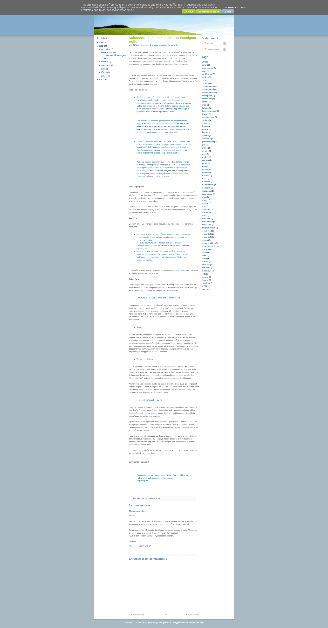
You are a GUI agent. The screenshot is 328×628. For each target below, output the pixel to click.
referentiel (206, 234)
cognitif (205, 83)
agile (204, 65)
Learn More (231, 7)
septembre (106, 65)
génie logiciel (208, 142)
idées (204, 154)
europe (205, 129)
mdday (205, 172)
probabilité (207, 219)
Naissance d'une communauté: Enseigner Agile (113, 55)
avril (103, 69)
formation (206, 139)
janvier (104, 76)
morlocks (206, 188)
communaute (208, 86)
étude (204, 126)
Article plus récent (136, 614)
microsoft (206, 182)
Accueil (164, 614)
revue (204, 252)
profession (207, 225)
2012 (101, 42)
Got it (244, 7)
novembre (105, 49)
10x (203, 62)
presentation (208, 212)
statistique (207, 271)
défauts (205, 108)
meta (204, 179)
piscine (205, 203)
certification (207, 74)
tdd (203, 274)
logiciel (205, 166)
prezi (204, 215)
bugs (204, 71)
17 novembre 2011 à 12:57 (140, 546)
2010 (101, 79)
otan (204, 197)
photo (205, 200)
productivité (207, 222)
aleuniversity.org (149, 453)
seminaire (206, 268)
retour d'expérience (211, 246)
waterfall (206, 289)
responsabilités (209, 243)
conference (207, 99)
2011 (101, 46)
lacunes (205, 160)
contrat (205, 102)
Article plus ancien (191, 614)
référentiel (206, 237)
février (104, 72)
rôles (204, 255)
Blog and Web (197, 623)
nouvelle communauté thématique (168, 52)
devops (205, 114)
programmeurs (209, 228)
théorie (205, 280)
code (204, 80)
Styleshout (166, 623)
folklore (205, 136)
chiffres (205, 77)
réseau (205, 240)
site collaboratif (178, 246)
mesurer (206, 176)
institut (166, 45)
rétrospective (208, 249)
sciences (206, 265)
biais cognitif (208, 68)
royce (204, 258)
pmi (204, 206)
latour (205, 163)
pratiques (206, 209)
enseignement (157, 45)
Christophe (134, 511)
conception (207, 96)
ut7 (203, 286)
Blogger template (180, 623)
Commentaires (212, 50)
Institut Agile (145, 623)
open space (207, 194)
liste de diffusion (160, 246)
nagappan (206, 191)
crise (204, 105)
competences (208, 93)
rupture (205, 262)
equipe (205, 120)
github (205, 148)
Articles (209, 44)
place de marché (148, 234)
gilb (204, 145)
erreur (205, 123)
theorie (205, 277)
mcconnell (207, 169)
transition (206, 283)
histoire (205, 151)
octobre (104, 62)
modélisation (208, 185)
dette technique (209, 111)
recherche (174, 45)
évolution (206, 132)
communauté (146, 45)
